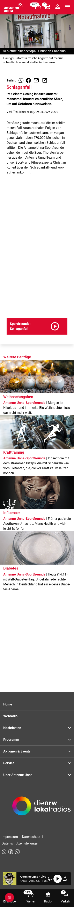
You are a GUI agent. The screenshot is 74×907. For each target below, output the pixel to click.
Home (7, 704)
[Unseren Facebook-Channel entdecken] (10, 851)
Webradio (10, 716)
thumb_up (64, 878)
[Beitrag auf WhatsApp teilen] (20, 80)
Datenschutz (31, 837)
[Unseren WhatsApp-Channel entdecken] (4, 851)
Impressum (10, 837)
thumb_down (50, 878)
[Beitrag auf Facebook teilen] (28, 80)
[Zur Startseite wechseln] (13, 7)
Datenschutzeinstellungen (20, 843)
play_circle (57, 879)
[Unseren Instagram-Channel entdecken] (17, 851)
